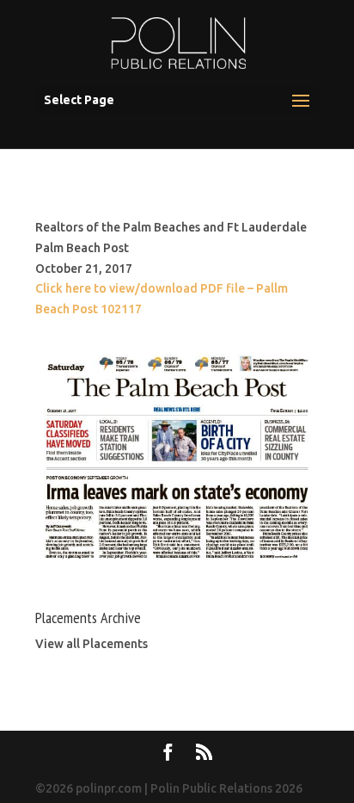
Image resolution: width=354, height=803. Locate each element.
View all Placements (91, 644)
